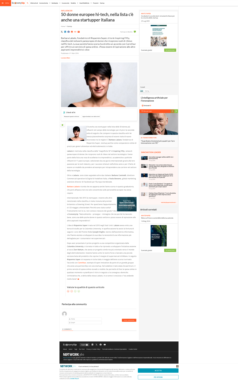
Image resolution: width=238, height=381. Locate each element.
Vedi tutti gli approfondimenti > (168, 202)
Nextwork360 (67, 357)
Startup (102, 3)
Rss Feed (82, 349)
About (65, 349)
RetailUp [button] (73, 3)
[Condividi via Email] (78, 31)
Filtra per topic (147, 111)
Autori (70, 349)
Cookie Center (133, 349)
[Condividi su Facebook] (68, 31)
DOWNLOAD (170, 50)
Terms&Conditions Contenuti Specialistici (114, 349)
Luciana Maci (65, 58)
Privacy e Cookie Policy (93, 349)
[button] (5, 3)
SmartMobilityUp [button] (84, 3)
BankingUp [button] (55, 3)
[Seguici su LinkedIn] (92, 345)
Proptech (95, 3)
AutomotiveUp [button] (43, 3)
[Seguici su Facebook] (100, 345)
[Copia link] (75, 31)
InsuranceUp (65, 3)
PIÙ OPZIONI (158, 377)
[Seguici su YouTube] (105, 345)
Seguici (83, 345)
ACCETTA (158, 370)
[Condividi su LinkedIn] (65, 31)
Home (63, 26)
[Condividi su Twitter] (61, 31)
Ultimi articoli (34, 3)
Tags (75, 349)
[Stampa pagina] (71, 31)
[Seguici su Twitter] (96, 345)
